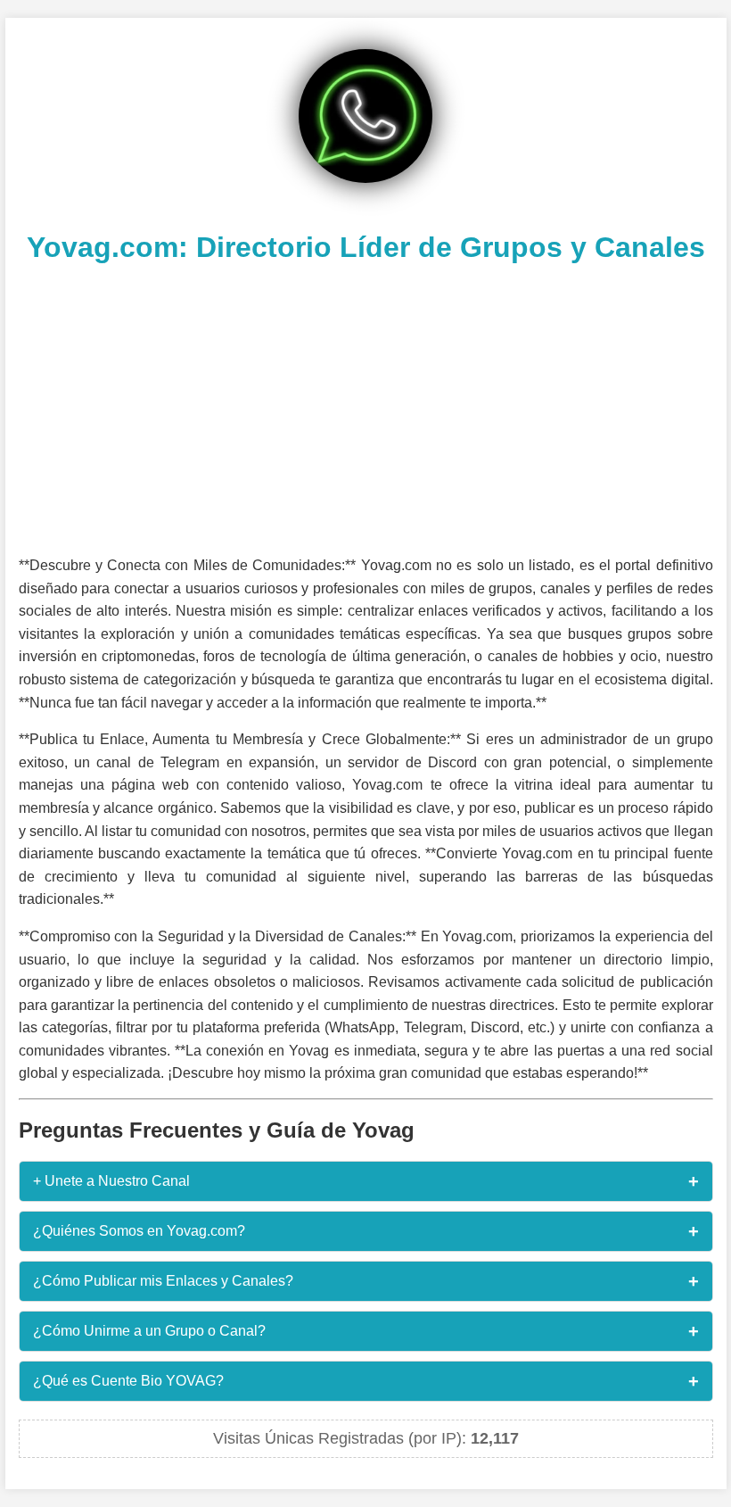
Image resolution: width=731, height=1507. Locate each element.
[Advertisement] (366, 407)
